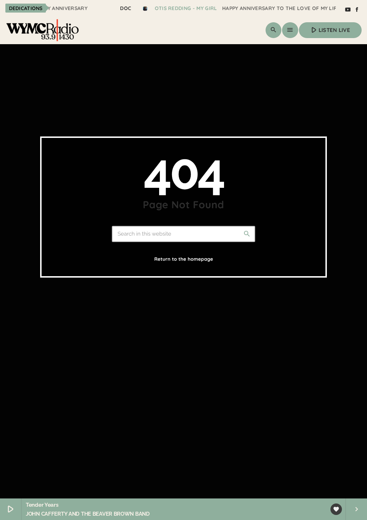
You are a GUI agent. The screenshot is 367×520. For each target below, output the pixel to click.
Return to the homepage (183, 259)
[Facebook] (357, 9)
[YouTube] (348, 9)
